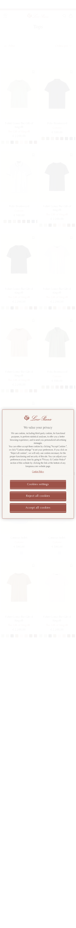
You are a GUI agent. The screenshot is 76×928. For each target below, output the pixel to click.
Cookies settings (38, 484)
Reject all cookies (38, 496)
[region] (38, 464)
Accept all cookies (38, 508)
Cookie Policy (38, 472)
